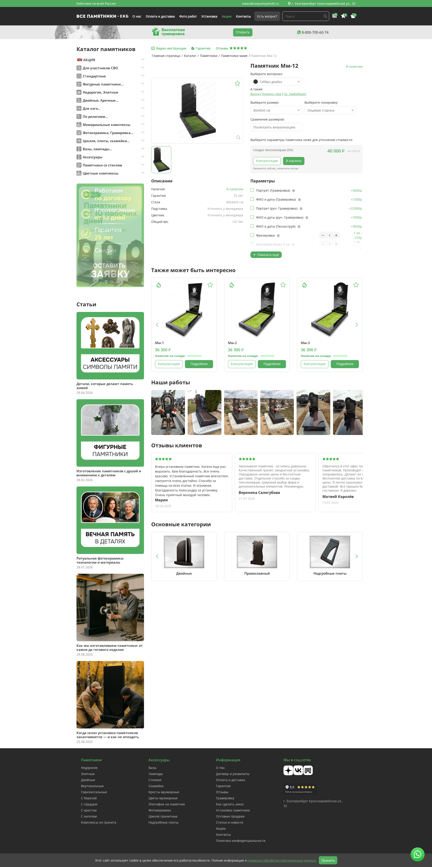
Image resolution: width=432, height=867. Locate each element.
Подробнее (199, 364)
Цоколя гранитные (163, 816)
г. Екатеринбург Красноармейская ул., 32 (324, 3)
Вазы (152, 768)
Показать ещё (267, 255)
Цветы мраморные (163, 798)
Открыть (243, 32)
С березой (89, 798)
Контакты (243, 16)
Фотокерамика (159, 810)
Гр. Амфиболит (295, 94)
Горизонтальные (94, 792)
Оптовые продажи (230, 816)
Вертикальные (92, 786)
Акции (227, 16)
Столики (154, 780)
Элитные (88, 774)
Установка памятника (233, 810)
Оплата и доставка (160, 16)
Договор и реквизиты (233, 774)
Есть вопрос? (267, 16)
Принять (328, 860)
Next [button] (357, 325)
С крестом (89, 810)
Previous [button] (157, 325)
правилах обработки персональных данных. (282, 860)
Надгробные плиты (163, 822)
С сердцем (89, 804)
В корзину (294, 161)
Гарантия (223, 786)
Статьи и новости (229, 822)
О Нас (220, 768)
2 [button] (111, 281)
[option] (110, 235)
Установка (209, 16)
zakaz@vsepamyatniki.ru (260, 3)
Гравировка (225, 798)
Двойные (88, 780)
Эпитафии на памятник (166, 804)
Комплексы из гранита (98, 822)
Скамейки (156, 786)
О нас (137, 16)
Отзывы (222, 792)
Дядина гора (271, 94)
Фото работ (188, 16)
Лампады (155, 774)
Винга (255, 94)
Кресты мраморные (163, 792)
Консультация (267, 161)
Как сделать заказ (230, 804)
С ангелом (89, 816)
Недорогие (89, 768)
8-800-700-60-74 (315, 32)
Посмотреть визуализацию (274, 127)
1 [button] (106, 281)
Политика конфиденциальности (241, 840)
